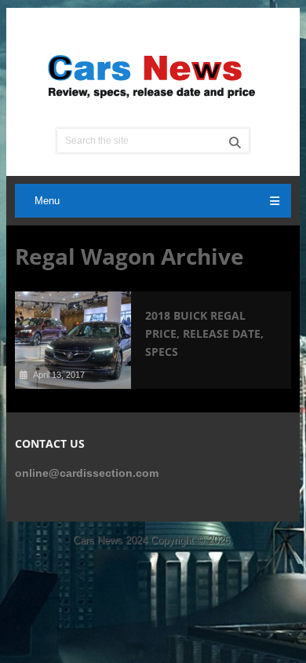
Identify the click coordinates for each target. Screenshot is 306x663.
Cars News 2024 (110, 540)
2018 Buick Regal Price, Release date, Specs (204, 333)
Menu (47, 201)
